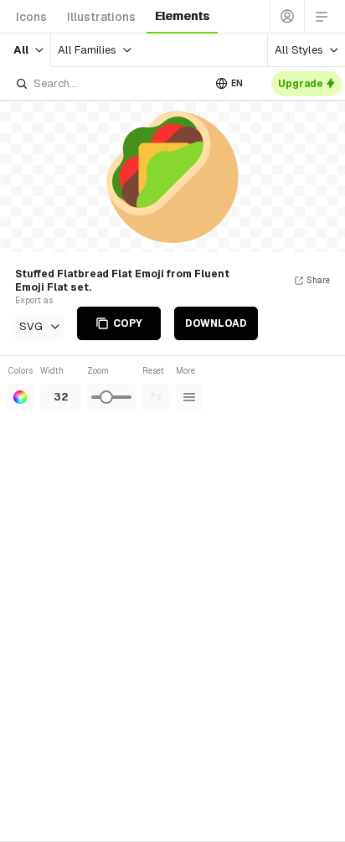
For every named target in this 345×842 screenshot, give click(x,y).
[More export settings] (189, 397)
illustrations (101, 16)
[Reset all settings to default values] (155, 397)
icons (31, 16)
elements (182, 16)
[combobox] (108, 83)
